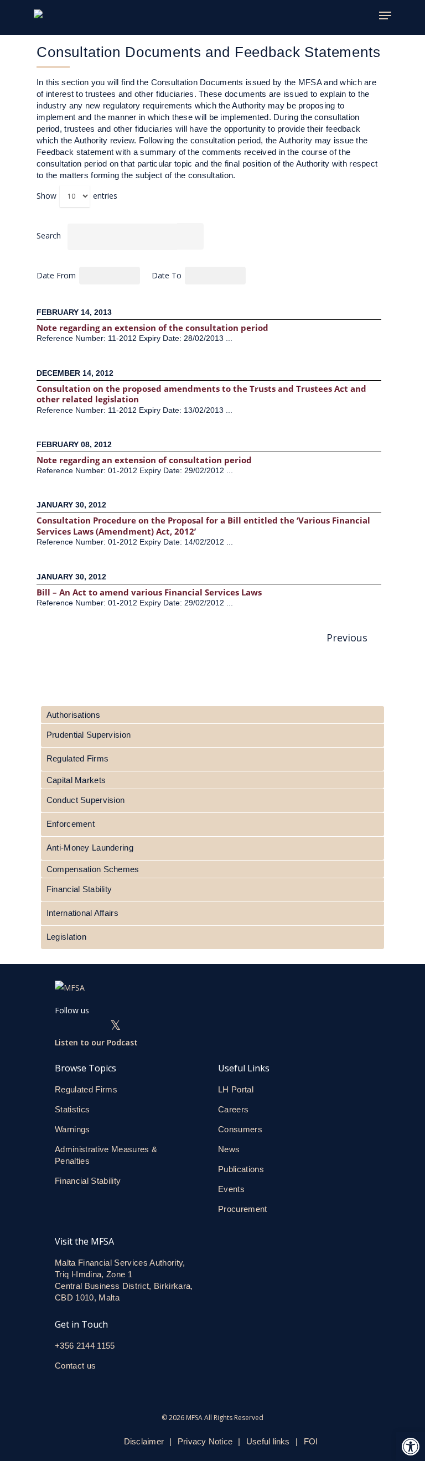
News (229, 1149)
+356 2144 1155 (85, 1345)
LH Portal (235, 1089)
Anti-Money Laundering (89, 847)
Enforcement (70, 823)
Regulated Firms (77, 758)
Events (231, 1189)
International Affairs (82, 913)
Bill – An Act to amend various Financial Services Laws (150, 592)
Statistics (72, 1109)
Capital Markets (76, 780)
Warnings (72, 1129)
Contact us (77, 1365)
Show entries (77, 195)
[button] (410, 1446)
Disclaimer (144, 1441)
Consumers (240, 1129)
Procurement (242, 1209)
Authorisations (73, 714)
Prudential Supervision (88, 734)
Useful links (268, 1441)
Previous (345, 637)
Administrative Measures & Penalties (106, 1154)
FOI (311, 1441)
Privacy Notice (205, 1441)
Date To (168, 275)
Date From (57, 275)
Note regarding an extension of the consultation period (154, 327)
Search (49, 235)
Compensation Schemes (92, 869)
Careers (233, 1109)
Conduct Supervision (85, 800)
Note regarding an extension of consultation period (145, 459)
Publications (241, 1169)
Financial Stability (79, 889)
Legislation (66, 936)
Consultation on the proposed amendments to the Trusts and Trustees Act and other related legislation (201, 394)
